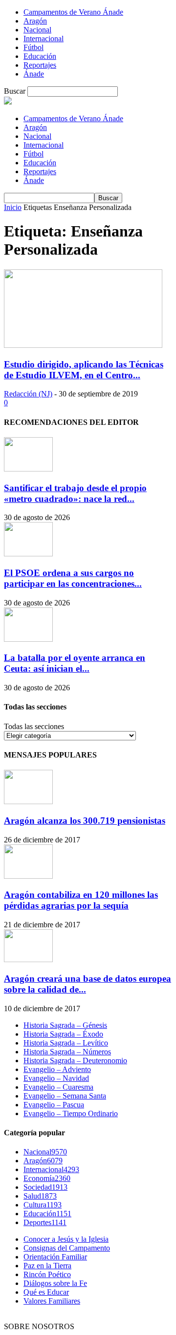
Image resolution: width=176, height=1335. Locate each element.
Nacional (37, 30)
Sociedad (45, 1187)
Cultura (42, 1205)
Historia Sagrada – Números (67, 1051)
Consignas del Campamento (66, 1248)
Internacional (43, 38)
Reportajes (39, 65)
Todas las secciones (34, 726)
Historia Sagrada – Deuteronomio (75, 1060)
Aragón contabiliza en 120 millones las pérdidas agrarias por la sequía (81, 900)
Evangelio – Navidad (56, 1078)
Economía (46, 1178)
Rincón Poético (47, 1274)
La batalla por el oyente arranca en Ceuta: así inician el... (74, 663)
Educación (39, 56)
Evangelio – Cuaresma (58, 1087)
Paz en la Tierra (47, 1265)
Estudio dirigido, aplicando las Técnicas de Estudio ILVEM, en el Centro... (83, 369)
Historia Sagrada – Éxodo (63, 1034)
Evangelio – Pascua (53, 1104)
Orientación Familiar (55, 1257)
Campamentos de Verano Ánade (73, 12)
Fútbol (33, 47)
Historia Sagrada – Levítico (65, 1043)
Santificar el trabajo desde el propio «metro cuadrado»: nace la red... (75, 493)
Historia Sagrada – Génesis (65, 1025)
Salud (40, 1196)
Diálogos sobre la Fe (55, 1283)
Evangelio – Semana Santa (64, 1096)
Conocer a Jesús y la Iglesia (66, 1239)
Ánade (33, 74)
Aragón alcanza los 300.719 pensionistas (84, 820)
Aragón (35, 21)
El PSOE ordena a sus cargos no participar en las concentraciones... (73, 578)
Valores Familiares (51, 1301)
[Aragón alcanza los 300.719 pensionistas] (28, 801)
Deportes (44, 1222)
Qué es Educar (46, 1292)
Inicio (13, 207)
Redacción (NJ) (28, 394)
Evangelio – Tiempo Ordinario (70, 1113)
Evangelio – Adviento (57, 1069)
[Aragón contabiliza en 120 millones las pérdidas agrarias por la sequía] (28, 876)
